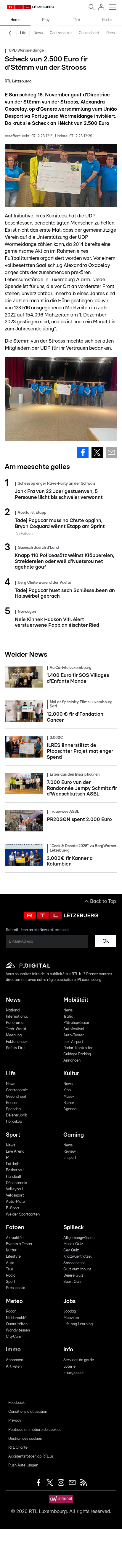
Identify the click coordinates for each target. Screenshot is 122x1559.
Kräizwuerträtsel (77, 1257)
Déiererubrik (16, 1115)
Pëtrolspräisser (76, 1023)
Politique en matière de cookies (34, 1430)
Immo (13, 1350)
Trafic (68, 1017)
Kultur (71, 1073)
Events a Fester (19, 1244)
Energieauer (73, 1373)
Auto (10, 1263)
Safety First (16, 1048)
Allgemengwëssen (78, 1238)
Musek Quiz (73, 1244)
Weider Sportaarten (23, 1214)
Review (69, 1152)
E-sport (69, 1158)
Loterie (69, 1367)
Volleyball (14, 1189)
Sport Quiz (72, 1282)
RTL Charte (18, 1448)
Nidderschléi (16, 1318)
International (17, 1017)
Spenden (13, 1109)
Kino (67, 1090)
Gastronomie (61, 33)
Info (68, 1350)
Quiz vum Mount (77, 1269)
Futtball (13, 1164)
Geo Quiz (71, 1250)
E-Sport (13, 1208)
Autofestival (73, 1029)
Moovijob (71, 1318)
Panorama (14, 1023)
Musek (68, 1097)
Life (23, 33)
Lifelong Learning (78, 1324)
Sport (13, 1135)
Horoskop (14, 1122)
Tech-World (16, 1029)
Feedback (16, 1403)
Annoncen (72, 1060)
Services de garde (78, 1360)
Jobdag (69, 1311)
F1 (7, 1158)
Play (46, 20)
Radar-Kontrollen (78, 1048)
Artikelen (14, 1367)
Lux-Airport (73, 1042)
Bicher (68, 1103)
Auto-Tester (73, 1035)
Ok (105, 941)
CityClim (13, 1337)
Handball (13, 1177)
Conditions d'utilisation (27, 1412)
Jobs (69, 1301)
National (13, 1010)
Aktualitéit (15, 1238)
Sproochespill (75, 1263)
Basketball (15, 1170)
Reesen (112, 33)
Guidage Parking (77, 1054)
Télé (76, 20)
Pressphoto (15, 1288)
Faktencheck (17, 1042)
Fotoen (15, 1227)
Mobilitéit (75, 1000)
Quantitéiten (17, 1324)
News (38, 33)
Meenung (14, 1035)
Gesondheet (89, 33)
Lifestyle (13, 1257)
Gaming (73, 1135)
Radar (11, 1311)
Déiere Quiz (73, 1276)
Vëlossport (15, 1195)
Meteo (14, 1301)
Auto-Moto (15, 1202)
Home (15, 20)
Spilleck (73, 1227)
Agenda (69, 1109)
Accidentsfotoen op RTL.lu (30, 1456)
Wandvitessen (18, 1330)
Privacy (14, 1421)
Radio (107, 20)
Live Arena (15, 1152)
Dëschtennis (16, 1183)
